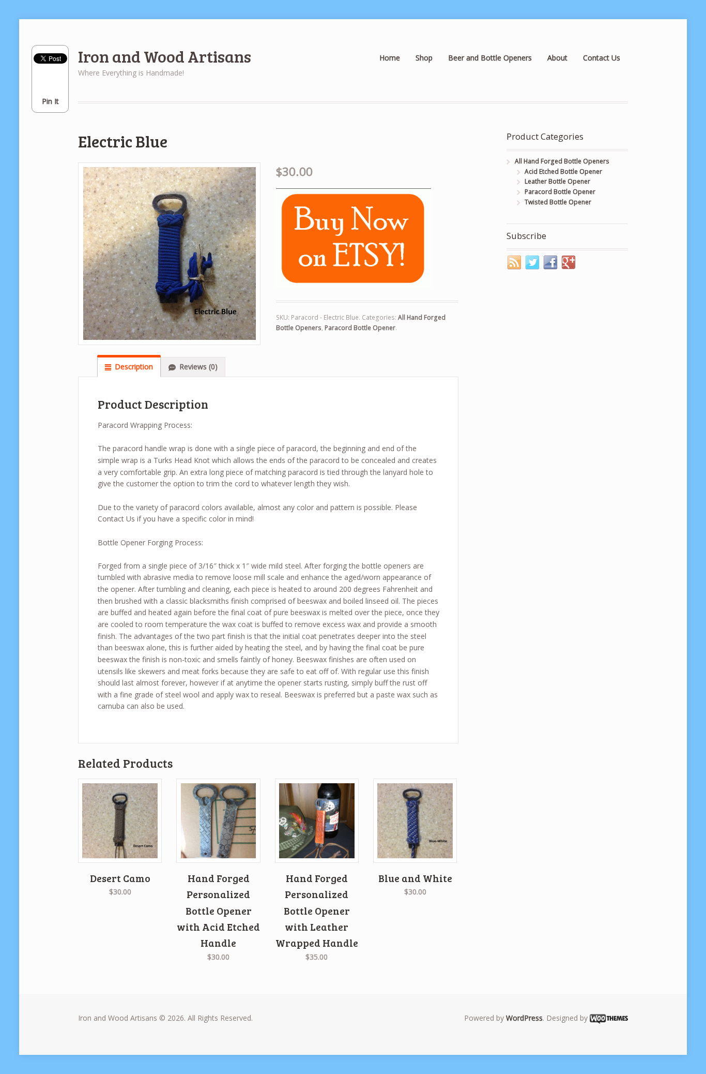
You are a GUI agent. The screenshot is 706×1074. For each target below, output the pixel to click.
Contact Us (601, 58)
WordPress (524, 1018)
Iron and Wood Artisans (164, 56)
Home (389, 58)
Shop (424, 58)
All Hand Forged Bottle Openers (562, 161)
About (557, 58)
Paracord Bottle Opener (360, 327)
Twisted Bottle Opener (558, 202)
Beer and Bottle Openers (490, 58)
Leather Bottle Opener (557, 181)
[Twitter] (533, 263)
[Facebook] (551, 263)
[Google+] (569, 263)
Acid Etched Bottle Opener (563, 171)
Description (134, 366)
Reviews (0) (198, 366)
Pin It (50, 101)
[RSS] (515, 263)
